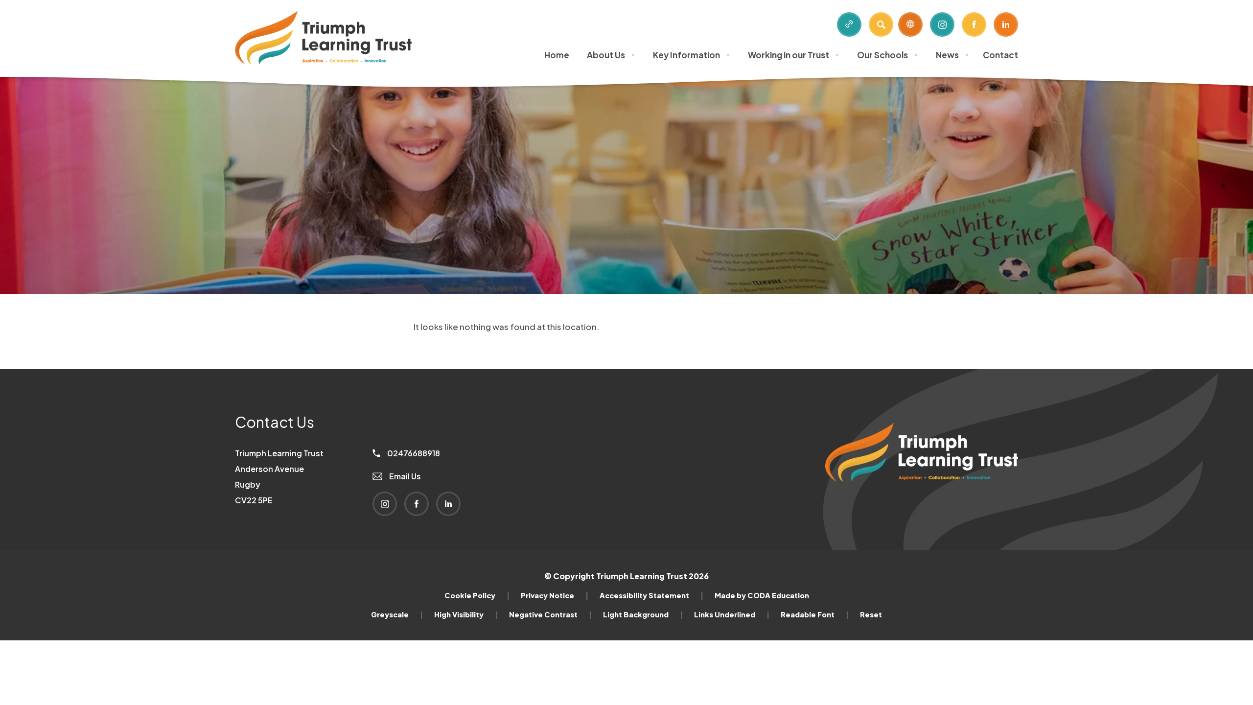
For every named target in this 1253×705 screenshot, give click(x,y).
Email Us (404, 476)
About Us (611, 54)
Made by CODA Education (762, 595)
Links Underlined (731, 614)
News (952, 54)
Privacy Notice (554, 595)
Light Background (643, 614)
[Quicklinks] (849, 24)
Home (556, 54)
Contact (1000, 54)
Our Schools (887, 54)
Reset (871, 614)
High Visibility (466, 614)
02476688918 (413, 453)
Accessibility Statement (651, 595)
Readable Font (815, 614)
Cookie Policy (477, 595)
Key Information (691, 54)
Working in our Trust (793, 54)
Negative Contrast (550, 614)
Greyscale (397, 614)
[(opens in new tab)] (921, 498)
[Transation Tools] (910, 24)
